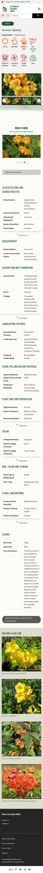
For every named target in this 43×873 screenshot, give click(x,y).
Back (8, 23)
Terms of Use (6, 848)
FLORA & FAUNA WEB (14, 8)
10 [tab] (22, 162)
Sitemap (4, 853)
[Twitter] (20, 869)
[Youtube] (29, 869)
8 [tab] (18, 162)
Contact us (5, 820)
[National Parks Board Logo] (5, 8)
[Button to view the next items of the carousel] (39, 101)
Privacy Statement (8, 843)
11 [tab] (24, 162)
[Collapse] (21, 235)
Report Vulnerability (8, 839)
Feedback (5, 824)
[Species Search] (37, 15)
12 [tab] (26, 162)
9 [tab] (20, 162)
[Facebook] (16, 869)
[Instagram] (25, 869)
